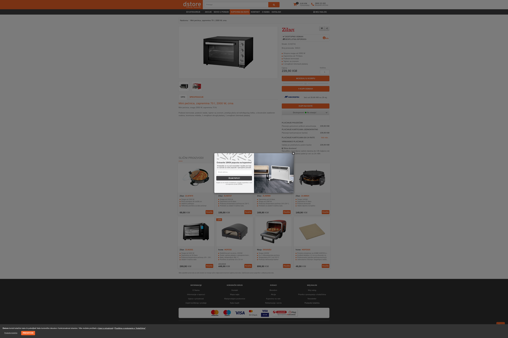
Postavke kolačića (10, 333)
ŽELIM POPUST (234, 178)
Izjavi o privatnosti (105, 328)
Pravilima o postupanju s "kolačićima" (130, 328)
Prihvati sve (28, 333)
